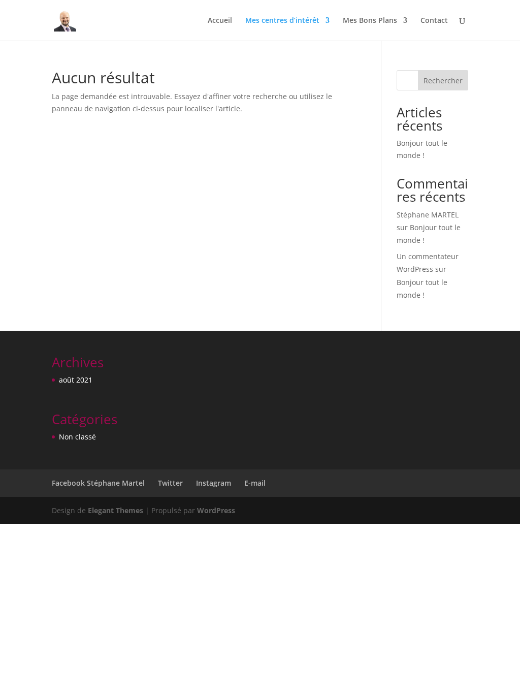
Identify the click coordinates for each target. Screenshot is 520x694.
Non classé (77, 436)
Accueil (220, 21)
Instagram (213, 483)
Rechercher (443, 80)
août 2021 (75, 380)
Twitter (170, 483)
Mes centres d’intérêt (282, 21)
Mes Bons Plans (370, 21)
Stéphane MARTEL (428, 214)
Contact (434, 21)
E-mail (255, 483)
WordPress (216, 510)
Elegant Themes (115, 510)
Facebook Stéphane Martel (98, 483)
